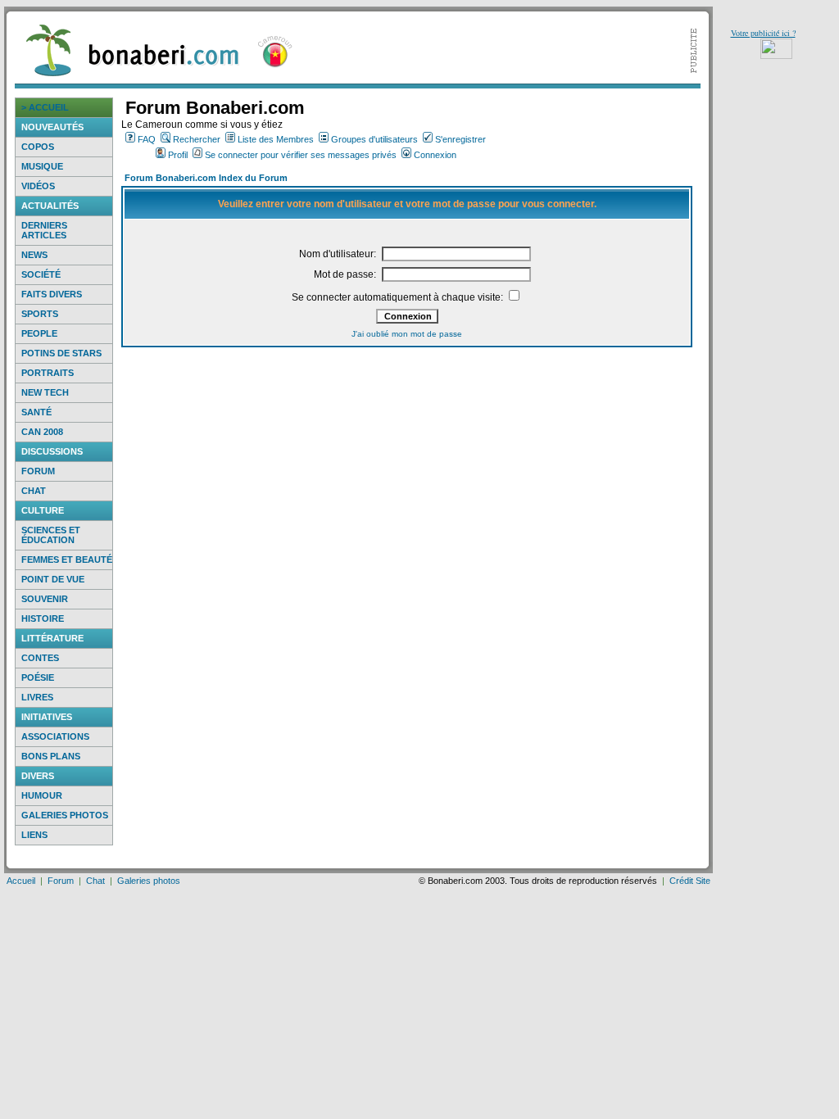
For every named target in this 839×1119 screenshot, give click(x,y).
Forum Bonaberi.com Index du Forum (206, 178)
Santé (36, 412)
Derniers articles (44, 230)
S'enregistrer (460, 139)
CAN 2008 (42, 432)
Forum (38, 471)
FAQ (147, 139)
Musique (42, 166)
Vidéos (38, 186)
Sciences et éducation (50, 535)
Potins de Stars (61, 353)
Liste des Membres (276, 139)
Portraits (47, 373)
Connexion (435, 155)
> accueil (45, 107)
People (39, 333)
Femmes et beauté (66, 559)
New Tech (45, 392)
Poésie (37, 677)
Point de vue (52, 579)
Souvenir (44, 599)
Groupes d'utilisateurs (374, 139)
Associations (55, 736)
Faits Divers (51, 294)
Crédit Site (689, 881)
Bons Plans (50, 756)
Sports (39, 314)
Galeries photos (64, 815)
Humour (41, 795)
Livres (37, 697)
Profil (178, 155)
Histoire (42, 618)
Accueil (21, 881)
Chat (33, 491)
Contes (40, 658)
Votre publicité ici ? (763, 33)
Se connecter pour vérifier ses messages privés (301, 155)
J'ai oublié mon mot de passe (406, 333)
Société (41, 274)
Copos (37, 147)
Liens (34, 835)
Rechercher (196, 139)
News (34, 255)
